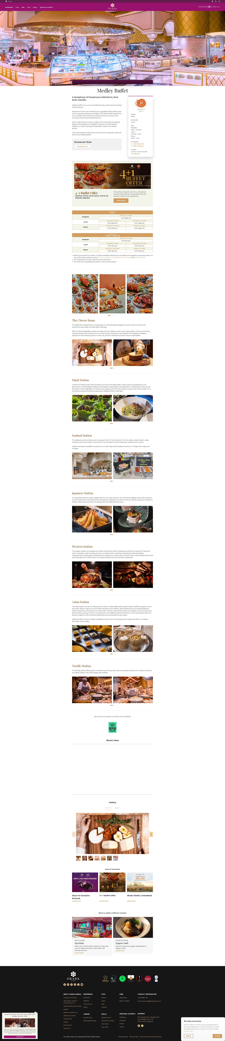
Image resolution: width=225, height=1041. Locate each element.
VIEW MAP (136, 154)
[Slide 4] (117, 315)
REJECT (188, 1036)
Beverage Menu (82, 146)
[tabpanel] (112, 837)
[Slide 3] (114, 315)
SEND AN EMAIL (138, 146)
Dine (23, 7)
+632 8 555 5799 (139, 257)
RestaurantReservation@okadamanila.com (113, 257)
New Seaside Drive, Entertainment (148, 1017)
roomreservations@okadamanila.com (149, 1001)
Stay (17, 7)
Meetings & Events (46, 7)
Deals (35, 7)
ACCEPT (217, 1036)
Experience (9, 7)
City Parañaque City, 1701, (146, 1019)
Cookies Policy (188, 1031)
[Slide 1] (109, 315)
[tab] (108, 808)
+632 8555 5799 (138, 144)
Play (28, 7)
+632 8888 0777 (143, 998)
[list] (112, 293)
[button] (10, 1)
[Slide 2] (112, 315)
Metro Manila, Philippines (145, 1021)
